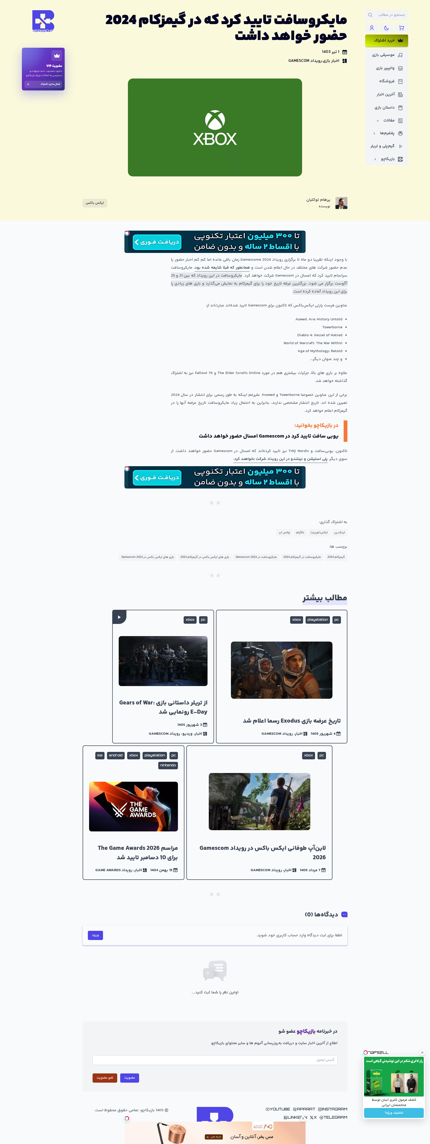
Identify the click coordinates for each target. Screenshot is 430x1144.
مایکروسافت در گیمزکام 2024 (302, 557)
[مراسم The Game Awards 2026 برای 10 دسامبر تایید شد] (133, 813)
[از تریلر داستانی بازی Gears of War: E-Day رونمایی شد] (163, 676)
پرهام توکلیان (318, 200)
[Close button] (422, 1052)
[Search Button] (370, 14)
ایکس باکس (95, 203)
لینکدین (339, 532)
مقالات (389, 121)
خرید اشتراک (384, 41)
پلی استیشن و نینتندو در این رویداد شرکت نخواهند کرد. (280, 459)
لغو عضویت (105, 1078)
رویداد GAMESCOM (305, 61)
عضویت (129, 1078)
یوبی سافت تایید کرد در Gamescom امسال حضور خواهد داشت (269, 436)
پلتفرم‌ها (387, 133)
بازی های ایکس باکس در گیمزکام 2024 (204, 557)
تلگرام (300, 532)
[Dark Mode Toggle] (386, 28)
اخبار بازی (331, 61)
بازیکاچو (388, 159)
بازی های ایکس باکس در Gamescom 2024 (147, 557)
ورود (95, 935)
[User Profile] (371, 28)
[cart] (401, 28)
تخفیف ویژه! (394, 1113)
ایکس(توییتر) (319, 532)
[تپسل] (126, 233)
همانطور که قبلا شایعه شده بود (222, 268)
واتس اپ (284, 532)
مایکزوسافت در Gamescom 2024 (256, 557)
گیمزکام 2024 (336, 557)
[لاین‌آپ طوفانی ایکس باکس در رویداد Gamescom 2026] (259, 813)
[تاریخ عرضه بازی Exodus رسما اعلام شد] (281, 676)
